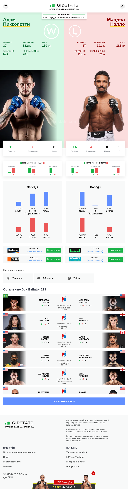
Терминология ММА (76, 452)
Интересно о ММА (75, 461)
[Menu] (5, 6)
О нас (6, 457)
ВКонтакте (48, 278)
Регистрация (53, 250)
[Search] (122, 6)
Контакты (7, 466)
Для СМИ (8, 477)
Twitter (77, 278)
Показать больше (64, 401)
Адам (16, 22)
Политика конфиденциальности (19, 452)
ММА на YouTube (75, 457)
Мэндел (116, 22)
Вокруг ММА (72, 466)
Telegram (17, 278)
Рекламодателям (12, 461)
